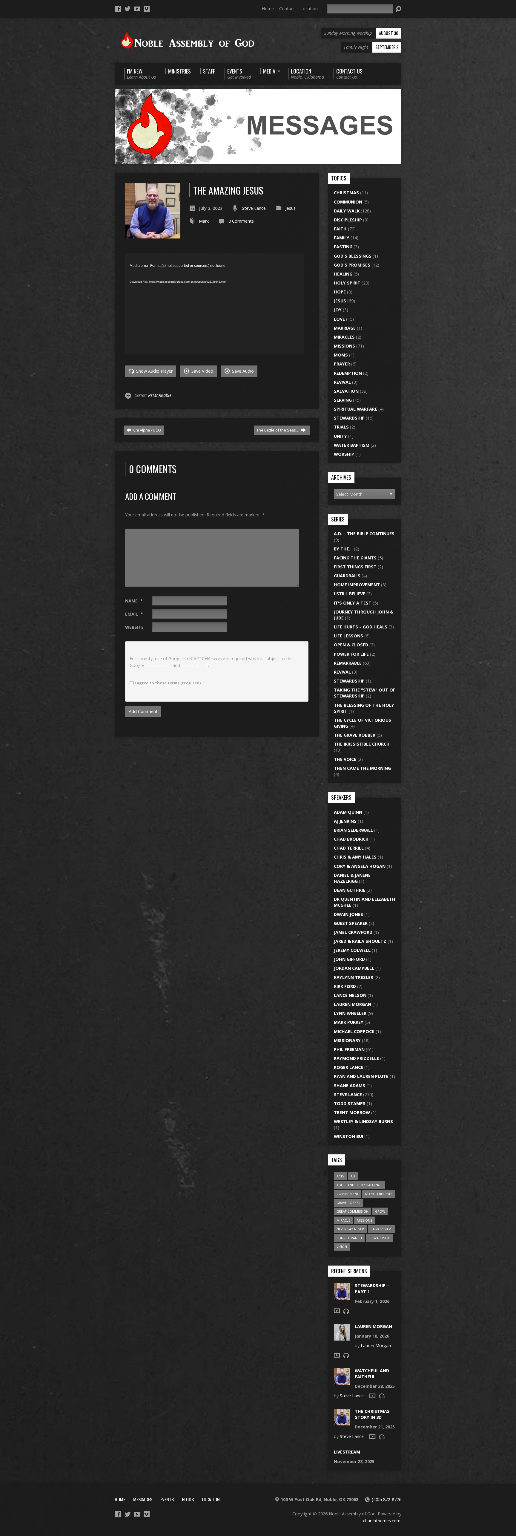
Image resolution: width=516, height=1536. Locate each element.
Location (309, 8)
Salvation (346, 391)
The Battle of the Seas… (278, 430)
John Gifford (349, 959)
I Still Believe (349, 593)
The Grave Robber (354, 735)
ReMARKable (159, 395)
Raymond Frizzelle (356, 1058)
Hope (340, 292)
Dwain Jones (348, 914)
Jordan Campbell (354, 968)
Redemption (348, 373)
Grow (380, 1211)
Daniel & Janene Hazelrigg (352, 878)
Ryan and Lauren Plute (361, 1076)
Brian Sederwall (353, 830)
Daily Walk (347, 211)
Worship (344, 454)
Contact (287, 8)
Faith (340, 229)
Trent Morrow (352, 1112)
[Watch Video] (337, 1311)
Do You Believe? (378, 1193)
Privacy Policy (158, 665)
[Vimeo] (147, 9)
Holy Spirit (347, 283)
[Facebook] (118, 9)
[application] (214, 303)
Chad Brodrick (351, 839)
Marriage (345, 328)
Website (134, 627)
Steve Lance (254, 208)
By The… (343, 549)
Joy (338, 310)
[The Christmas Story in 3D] (342, 1422)
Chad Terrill (349, 848)
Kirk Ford (345, 986)
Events (167, 1499)
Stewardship (349, 418)
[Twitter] (127, 9)
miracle (343, 1220)
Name (134, 601)
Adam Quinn (348, 812)
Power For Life (351, 654)
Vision (342, 1246)
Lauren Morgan (352, 1004)
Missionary (347, 1040)
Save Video (201, 371)
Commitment (347, 1193)
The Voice (345, 759)
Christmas (346, 192)
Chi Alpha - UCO (146, 430)
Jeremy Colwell (352, 950)
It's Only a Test (352, 603)
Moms (341, 355)
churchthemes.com (381, 1520)
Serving (343, 400)
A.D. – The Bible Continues (364, 533)
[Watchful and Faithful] (342, 1381)
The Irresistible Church (362, 744)
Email (134, 614)
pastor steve (381, 1229)
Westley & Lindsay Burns (363, 1121)
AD (353, 1176)
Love (339, 319)
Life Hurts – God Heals (360, 627)
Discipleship (348, 220)
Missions (344, 346)
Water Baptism (351, 445)
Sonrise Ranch (349, 1238)
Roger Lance (348, 1067)
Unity (340, 436)
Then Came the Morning (362, 768)
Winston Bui (348, 1136)
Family (341, 238)
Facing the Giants (355, 558)
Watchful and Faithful (372, 1373)
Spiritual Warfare (355, 409)
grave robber (348, 1202)
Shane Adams (349, 1085)
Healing (343, 274)
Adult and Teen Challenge (359, 1185)
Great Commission (352, 1211)
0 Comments (241, 221)
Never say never (350, 1229)
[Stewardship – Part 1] (342, 1296)
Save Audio (242, 371)
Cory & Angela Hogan (360, 866)
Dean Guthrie (349, 890)
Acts (340, 1176)
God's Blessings (352, 256)
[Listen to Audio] (346, 1311)
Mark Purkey (348, 1022)
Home (268, 8)
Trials (341, 427)
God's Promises (352, 265)
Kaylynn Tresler (353, 977)
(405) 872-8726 (386, 1499)
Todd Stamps (350, 1103)
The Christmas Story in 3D (372, 1414)
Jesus (290, 208)
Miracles (344, 337)
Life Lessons (348, 636)
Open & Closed (351, 645)
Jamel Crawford (353, 932)
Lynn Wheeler (350, 1013)
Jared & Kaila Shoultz (360, 941)
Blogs (188, 1499)
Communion (348, 202)
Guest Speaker (351, 923)
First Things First (355, 567)
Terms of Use (194, 665)
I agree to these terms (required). (168, 683)
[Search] (398, 9)
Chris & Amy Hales (355, 857)
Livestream (347, 1452)
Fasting (343, 247)
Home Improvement (357, 585)
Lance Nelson (350, 995)
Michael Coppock (354, 1031)
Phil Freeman (349, 1049)
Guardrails (347, 576)
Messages (142, 1499)
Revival (342, 382)
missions (364, 1220)
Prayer (342, 364)
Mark (204, 221)
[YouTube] (137, 9)
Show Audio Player (154, 371)
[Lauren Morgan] (342, 1337)
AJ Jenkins (345, 821)
